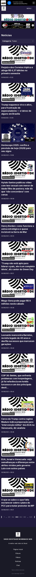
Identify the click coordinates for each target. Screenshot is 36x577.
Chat (18, 565)
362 (13, 517)
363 (16, 517)
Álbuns (17, 553)
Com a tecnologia (15, 573)
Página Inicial (18, 549)
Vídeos (18, 557)
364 (20, 517)
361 (9, 517)
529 (30, 517)
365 (24, 517)
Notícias (18, 561)
